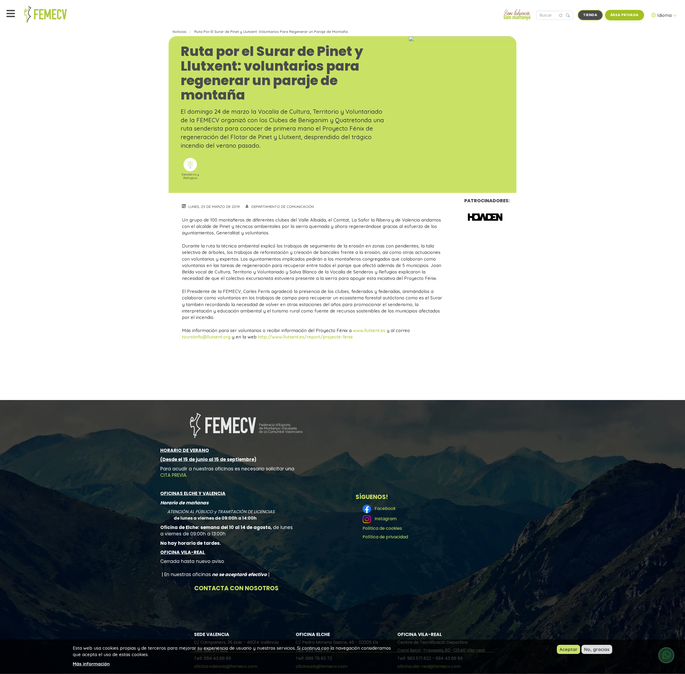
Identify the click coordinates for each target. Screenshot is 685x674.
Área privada (624, 14)
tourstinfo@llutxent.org (206, 337)
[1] (485, 217)
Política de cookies (382, 528)
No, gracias (597, 649)
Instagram (384, 519)
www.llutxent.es (369, 330)
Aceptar (568, 649)
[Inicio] (57, 14)
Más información (91, 663)
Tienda (590, 14)
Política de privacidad (385, 537)
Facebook (384, 508)
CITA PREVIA (173, 475)
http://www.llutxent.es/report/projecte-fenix (305, 337)
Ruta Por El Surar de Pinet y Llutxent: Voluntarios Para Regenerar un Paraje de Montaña (271, 31)
